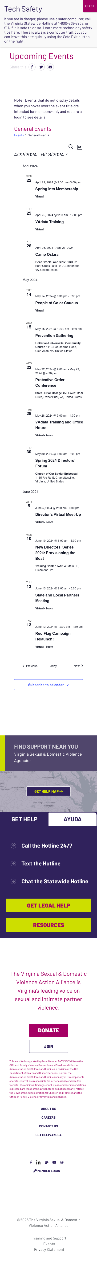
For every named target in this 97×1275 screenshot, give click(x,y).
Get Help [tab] (24, 818)
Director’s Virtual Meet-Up (58, 514)
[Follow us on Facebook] (31, 1162)
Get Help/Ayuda (48, 1135)
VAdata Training (49, 221)
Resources (48, 924)
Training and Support (49, 1238)
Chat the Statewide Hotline (54, 881)
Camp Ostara (47, 254)
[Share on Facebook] (32, 67)
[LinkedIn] (38, 1162)
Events (19, 135)
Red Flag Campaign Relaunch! (53, 636)
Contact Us (48, 1126)
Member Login (48, 1171)
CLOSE (90, 6)
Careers (48, 1117)
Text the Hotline (41, 863)
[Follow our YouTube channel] (54, 1162)
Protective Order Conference (50, 382)
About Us (48, 1109)
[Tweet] (41, 67)
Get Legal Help (48, 905)
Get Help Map (47, 791)
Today (53, 666)
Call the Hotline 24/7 (46, 845)
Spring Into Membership (56, 188)
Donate (48, 1030)
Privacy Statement (49, 1249)
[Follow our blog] (46, 1162)
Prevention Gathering (54, 335)
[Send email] (50, 67)
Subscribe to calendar (46, 684)
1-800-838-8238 (70, 23)
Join (48, 1046)
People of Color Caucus (56, 302)
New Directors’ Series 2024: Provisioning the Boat (55, 552)
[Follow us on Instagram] (62, 1162)
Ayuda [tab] (73, 818)
